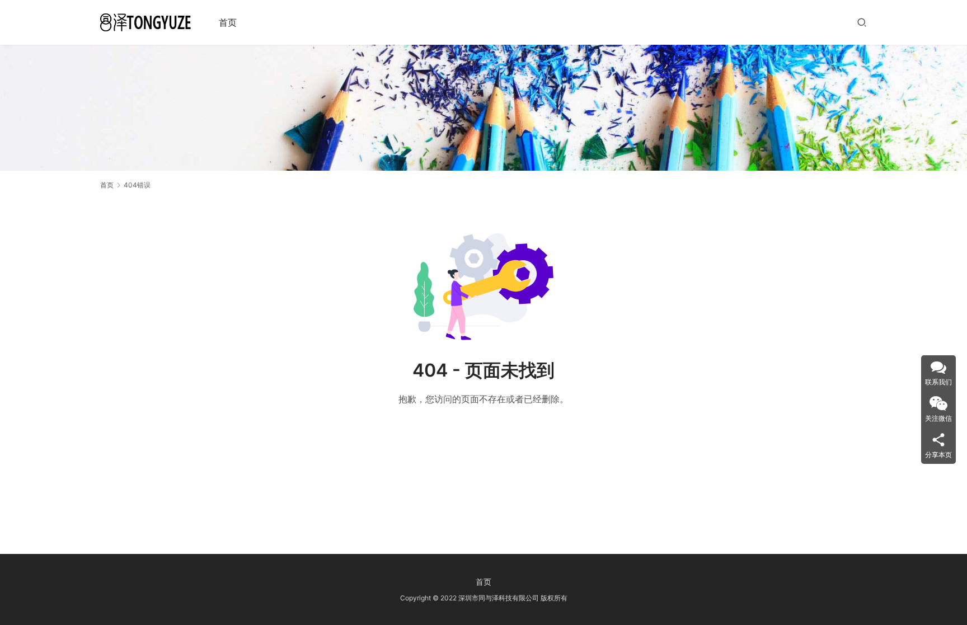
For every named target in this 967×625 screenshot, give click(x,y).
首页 (228, 22)
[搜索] (862, 22)
